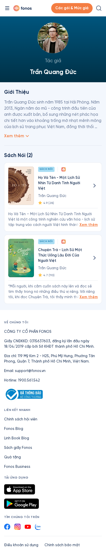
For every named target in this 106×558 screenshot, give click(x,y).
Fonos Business (17, 467)
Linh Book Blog (16, 438)
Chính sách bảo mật (62, 545)
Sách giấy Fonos (18, 448)
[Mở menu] (7, 8)
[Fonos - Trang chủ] (22, 8)
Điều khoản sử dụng (21, 545)
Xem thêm (89, 225)
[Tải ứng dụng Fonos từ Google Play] (21, 504)
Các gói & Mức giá (72, 8)
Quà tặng (12, 457)
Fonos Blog (13, 429)
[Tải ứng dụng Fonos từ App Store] (19, 489)
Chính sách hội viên (20, 419)
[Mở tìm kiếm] (99, 8)
